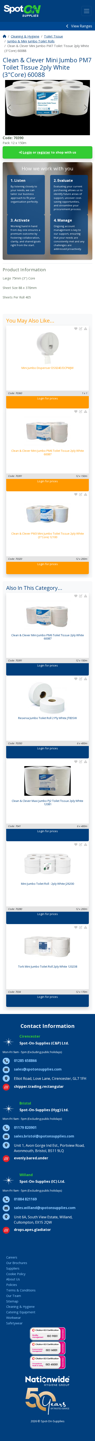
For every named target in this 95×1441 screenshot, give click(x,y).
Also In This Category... (34, 587)
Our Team (13, 1296)
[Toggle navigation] (86, 11)
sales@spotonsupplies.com (38, 1069)
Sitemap (12, 1301)
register (43, 152)
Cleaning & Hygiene (25, 36)
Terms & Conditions (21, 1290)
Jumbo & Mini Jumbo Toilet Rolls (31, 41)
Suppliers (12, 1268)
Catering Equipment (20, 1312)
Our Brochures (16, 1263)
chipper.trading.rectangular (39, 1086)
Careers (11, 1257)
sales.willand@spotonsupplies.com (45, 1207)
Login (27, 152)
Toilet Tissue (53, 36)
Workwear (13, 1318)
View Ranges (81, 26)
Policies (11, 1285)
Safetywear (14, 1323)
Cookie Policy (15, 1274)
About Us (13, 1279)
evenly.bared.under (31, 1158)
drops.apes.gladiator (32, 1229)
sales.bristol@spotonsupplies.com (44, 1136)
